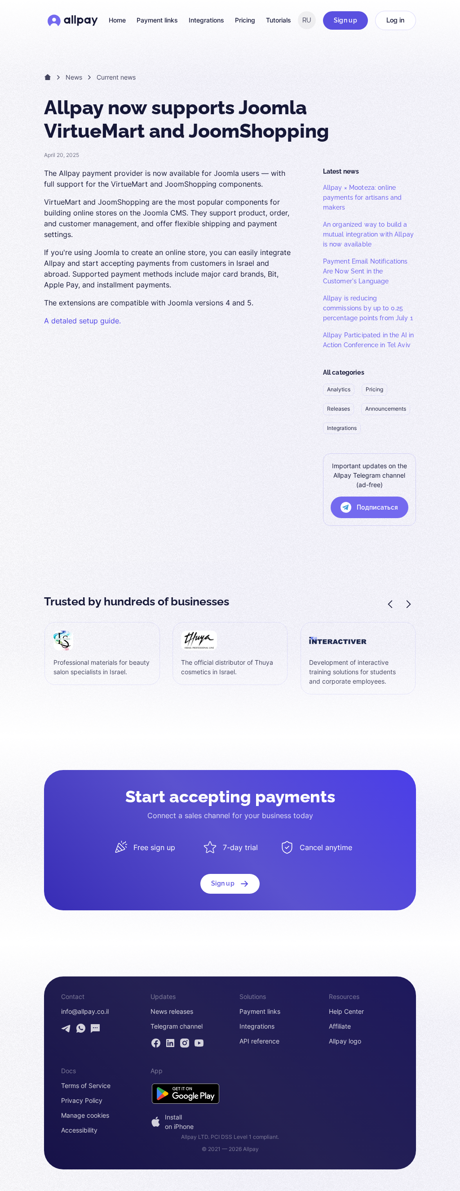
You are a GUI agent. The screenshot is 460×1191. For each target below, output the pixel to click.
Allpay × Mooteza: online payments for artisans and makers (362, 197)
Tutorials (278, 20)
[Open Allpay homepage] (73, 20)
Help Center (346, 1011)
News (74, 77)
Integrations (206, 20)
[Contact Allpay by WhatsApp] (80, 1028)
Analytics (338, 389)
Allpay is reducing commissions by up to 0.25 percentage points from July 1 (368, 308)
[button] (391, 604)
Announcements (385, 408)
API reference (259, 1041)
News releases (171, 1011)
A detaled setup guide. (82, 320)
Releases (338, 408)
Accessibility (79, 1130)
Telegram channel (176, 1026)
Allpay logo (345, 1041)
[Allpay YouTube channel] (199, 1043)
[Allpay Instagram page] (184, 1043)
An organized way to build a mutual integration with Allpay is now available (368, 234)
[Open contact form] (95, 1028)
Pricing (245, 20)
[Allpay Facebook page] (155, 1043)
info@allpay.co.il (85, 1011)
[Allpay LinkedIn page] (170, 1043)
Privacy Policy (81, 1100)
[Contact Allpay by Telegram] (66, 1028)
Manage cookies (85, 1115)
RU (306, 20)
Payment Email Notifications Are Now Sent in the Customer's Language (365, 271)
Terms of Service (86, 1085)
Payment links (157, 20)
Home (117, 20)
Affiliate (340, 1026)
